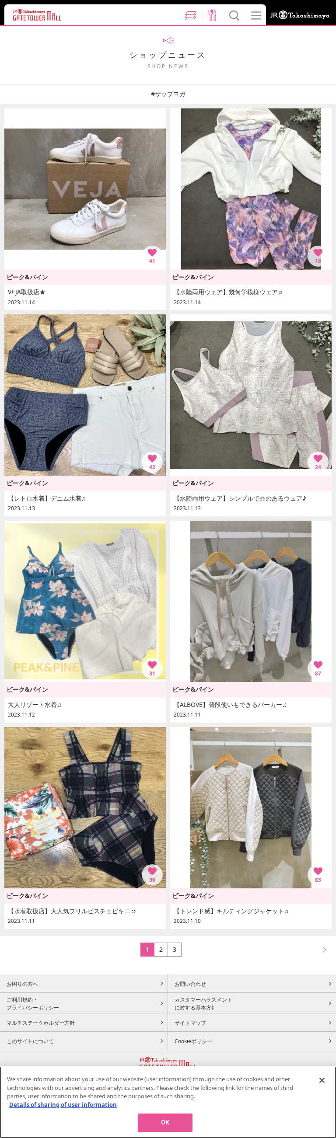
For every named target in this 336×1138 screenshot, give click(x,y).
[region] (168, 1102)
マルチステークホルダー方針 (41, 1022)
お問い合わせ (190, 983)
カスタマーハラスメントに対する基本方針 (203, 1003)
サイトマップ (190, 1022)
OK (165, 1122)
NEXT (320, 949)
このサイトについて (30, 1040)
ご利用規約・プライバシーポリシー (33, 1003)
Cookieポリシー (193, 1040)
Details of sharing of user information (63, 1105)
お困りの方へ (22, 983)
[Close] (322, 1080)
